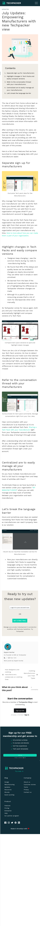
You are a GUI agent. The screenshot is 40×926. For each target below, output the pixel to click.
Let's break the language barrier (19, 93)
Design (6, 782)
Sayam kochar (9, 652)
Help (6, 813)
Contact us (27, 792)
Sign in (24, 757)
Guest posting (9, 795)
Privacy (26, 789)
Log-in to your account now (19, 607)
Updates (7, 787)
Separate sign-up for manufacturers (20, 73)
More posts (7, 660)
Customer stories (30, 784)
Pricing (6, 808)
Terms (26, 787)
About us (27, 782)
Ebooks (7, 792)
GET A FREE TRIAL (20, 620)
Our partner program (11, 816)
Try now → (19, 771)
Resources (8, 789)
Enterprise (8, 810)
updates (5, 9)
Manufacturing (9, 784)
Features (7, 805)
